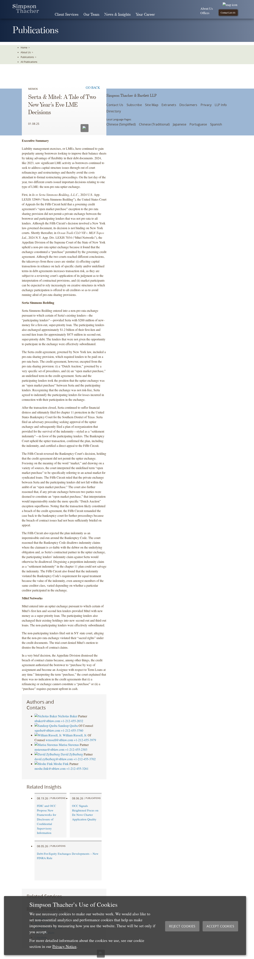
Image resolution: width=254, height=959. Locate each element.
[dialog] (125, 925)
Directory (113, 111)
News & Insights (117, 15)
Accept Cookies (220, 926)
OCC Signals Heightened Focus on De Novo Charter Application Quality (85, 812)
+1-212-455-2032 (72, 721)
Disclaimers (188, 105)
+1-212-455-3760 (72, 730)
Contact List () (228, 12)
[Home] (26, 12)
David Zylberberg (72, 754)
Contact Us (114, 105)
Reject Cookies (182, 926)
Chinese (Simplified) (121, 124)
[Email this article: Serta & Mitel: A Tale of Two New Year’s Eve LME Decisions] (85, 128)
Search (163, 14)
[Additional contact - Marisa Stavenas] (47, 745)
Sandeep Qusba (68, 725)
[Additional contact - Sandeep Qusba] (46, 725)
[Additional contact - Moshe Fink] (44, 764)
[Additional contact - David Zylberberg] (48, 754)
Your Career (145, 15)
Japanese (179, 124)
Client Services (66, 15)
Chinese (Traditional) (154, 124)
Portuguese (198, 124)
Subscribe (134, 105)
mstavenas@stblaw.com (49, 749)
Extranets (169, 105)
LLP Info (221, 105)
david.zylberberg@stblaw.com (54, 759)
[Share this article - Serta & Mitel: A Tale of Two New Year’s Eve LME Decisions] (95, 127)
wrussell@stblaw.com (59, 740)
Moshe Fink (61, 764)
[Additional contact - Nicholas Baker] (46, 716)
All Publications (29, 61)
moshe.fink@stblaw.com (50, 768)
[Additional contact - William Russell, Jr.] (49, 735)
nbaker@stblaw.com (47, 721)
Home (24, 47)
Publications (27, 57)
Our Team (91, 15)
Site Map (151, 105)
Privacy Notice (64, 946)
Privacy (206, 105)
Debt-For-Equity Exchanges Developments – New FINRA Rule (67, 856)
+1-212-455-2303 (76, 749)
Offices (204, 13)
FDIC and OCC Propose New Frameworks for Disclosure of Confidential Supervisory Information (46, 819)
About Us (206, 8)
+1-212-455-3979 (85, 740)
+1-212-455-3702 (84, 759)
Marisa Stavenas (69, 745)
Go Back (93, 87)
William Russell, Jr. (75, 735)
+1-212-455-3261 (77, 768)
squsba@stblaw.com (47, 730)
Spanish (216, 124)
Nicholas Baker (67, 716)
